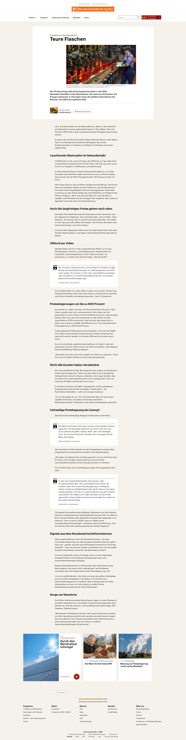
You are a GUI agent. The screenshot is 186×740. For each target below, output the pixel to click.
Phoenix (92, 736)
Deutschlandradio (142, 709)
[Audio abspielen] (77, 677)
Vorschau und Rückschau (32, 709)
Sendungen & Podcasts (60, 17)
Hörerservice (112, 709)
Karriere (139, 715)
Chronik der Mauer (111, 736)
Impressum (113, 734)
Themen (32, 17)
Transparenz (140, 718)
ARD (77, 736)
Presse (138, 712)
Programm (44, 17)
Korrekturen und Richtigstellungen (148, 721)
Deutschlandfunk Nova (99, 4)
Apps (81, 712)
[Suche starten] (138, 17)
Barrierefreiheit (141, 724)
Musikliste (76, 17)
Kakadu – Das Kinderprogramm (34, 718)
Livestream (55, 709)
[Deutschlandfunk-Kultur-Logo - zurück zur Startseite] (93, 9)
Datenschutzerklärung (77, 734)
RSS (81, 718)
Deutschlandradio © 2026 (93, 732)
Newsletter (84, 715)
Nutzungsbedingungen (97, 734)
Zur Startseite (60, 692)
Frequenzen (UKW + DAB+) (61, 712)
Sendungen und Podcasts (32, 712)
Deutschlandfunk (84, 4)
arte (99, 736)
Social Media (112, 712)
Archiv (86, 17)
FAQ (81, 709)
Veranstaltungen (86, 721)
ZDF (83, 736)
